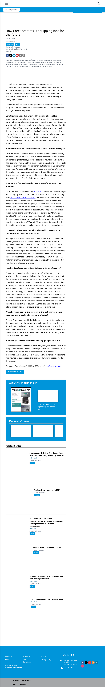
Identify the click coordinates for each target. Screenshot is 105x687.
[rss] (93, 662)
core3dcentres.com (53, 366)
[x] (86, 662)
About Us (9, 656)
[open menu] (6, 3)
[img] (52, 4)
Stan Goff (33, 529)
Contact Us (9, 659)
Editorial (44, 656)
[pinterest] (17, 55)
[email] (20, 55)
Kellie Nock (33, 458)
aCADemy (37, 191)
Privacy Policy (46, 659)
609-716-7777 (69, 668)
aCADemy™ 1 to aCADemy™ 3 (22, 197)
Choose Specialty (11, 10)
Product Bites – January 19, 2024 (47, 490)
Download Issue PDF (15, 372)
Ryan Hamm (12, 41)
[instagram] (82, 666)
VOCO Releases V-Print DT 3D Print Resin (47, 599)
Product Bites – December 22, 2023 (47, 547)
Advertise (26, 656)
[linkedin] (14, 55)
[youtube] (89, 662)
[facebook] (7, 55)
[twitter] (10, 55)
